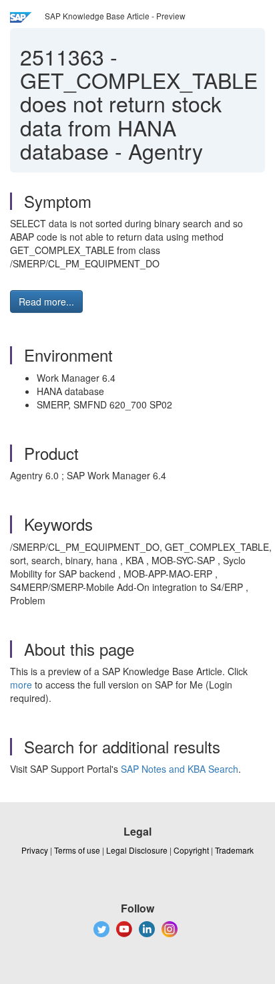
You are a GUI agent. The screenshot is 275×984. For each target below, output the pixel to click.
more (21, 684)
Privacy (34, 850)
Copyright (191, 850)
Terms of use (77, 850)
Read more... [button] (46, 301)
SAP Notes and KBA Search (179, 768)
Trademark (234, 850)
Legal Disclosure (137, 850)
